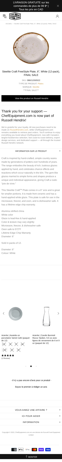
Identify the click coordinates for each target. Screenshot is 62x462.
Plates (40, 83)
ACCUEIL (9, 23)
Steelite (36, 87)
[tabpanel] (15, 330)
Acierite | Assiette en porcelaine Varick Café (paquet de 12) (15, 338)
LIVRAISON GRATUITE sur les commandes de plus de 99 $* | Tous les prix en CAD (31, 6)
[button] (15, 357)
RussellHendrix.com (19, 130)
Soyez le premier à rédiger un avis (31, 387)
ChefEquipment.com (15, 16)
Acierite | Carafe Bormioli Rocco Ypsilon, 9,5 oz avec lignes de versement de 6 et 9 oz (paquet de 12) (46, 339)
